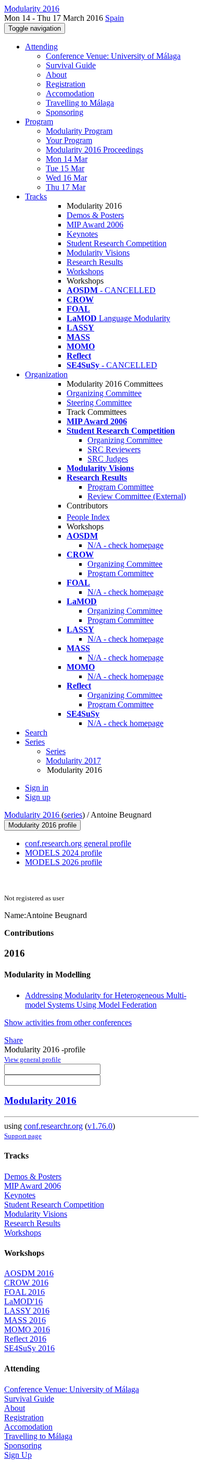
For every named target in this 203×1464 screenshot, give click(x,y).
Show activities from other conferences (68, 1022)
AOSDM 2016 (29, 1273)
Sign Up (18, 1454)
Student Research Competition (117, 243)
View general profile (32, 1059)
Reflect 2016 (25, 1338)
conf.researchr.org (53, 1126)
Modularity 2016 (32, 814)
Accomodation (70, 93)
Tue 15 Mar (65, 168)
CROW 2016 (26, 1282)
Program (39, 121)
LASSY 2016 (26, 1310)
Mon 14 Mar (66, 159)
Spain (114, 18)
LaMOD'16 (23, 1301)
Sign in (36, 787)
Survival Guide (71, 65)
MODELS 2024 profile (63, 852)
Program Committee (120, 486)
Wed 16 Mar (66, 177)
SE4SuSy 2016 (29, 1348)
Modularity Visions (98, 252)
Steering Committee (99, 402)
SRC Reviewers (114, 449)
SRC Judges (107, 458)
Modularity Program (79, 130)
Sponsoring (64, 112)
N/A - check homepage (125, 545)
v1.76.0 (99, 1126)
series (73, 814)
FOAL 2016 (24, 1292)
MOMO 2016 (27, 1329)
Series (56, 751)
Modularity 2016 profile (42, 825)
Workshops (85, 271)
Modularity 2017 (73, 760)
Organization (46, 374)
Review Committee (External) (136, 496)
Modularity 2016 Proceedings (94, 149)
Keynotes (82, 234)
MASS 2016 (25, 1320)
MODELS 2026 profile (63, 862)
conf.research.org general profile (78, 843)
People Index (88, 517)
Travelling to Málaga (80, 102)
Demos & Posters (95, 215)
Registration (65, 84)
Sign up (37, 797)
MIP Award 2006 (95, 224)
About (56, 74)
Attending (41, 46)
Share (13, 1040)
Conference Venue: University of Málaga (113, 56)
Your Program (69, 140)
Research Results (95, 262)
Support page (23, 1136)
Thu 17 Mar (65, 187)
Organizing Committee (104, 393)
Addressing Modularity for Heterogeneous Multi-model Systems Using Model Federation (105, 1000)
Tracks (36, 196)
